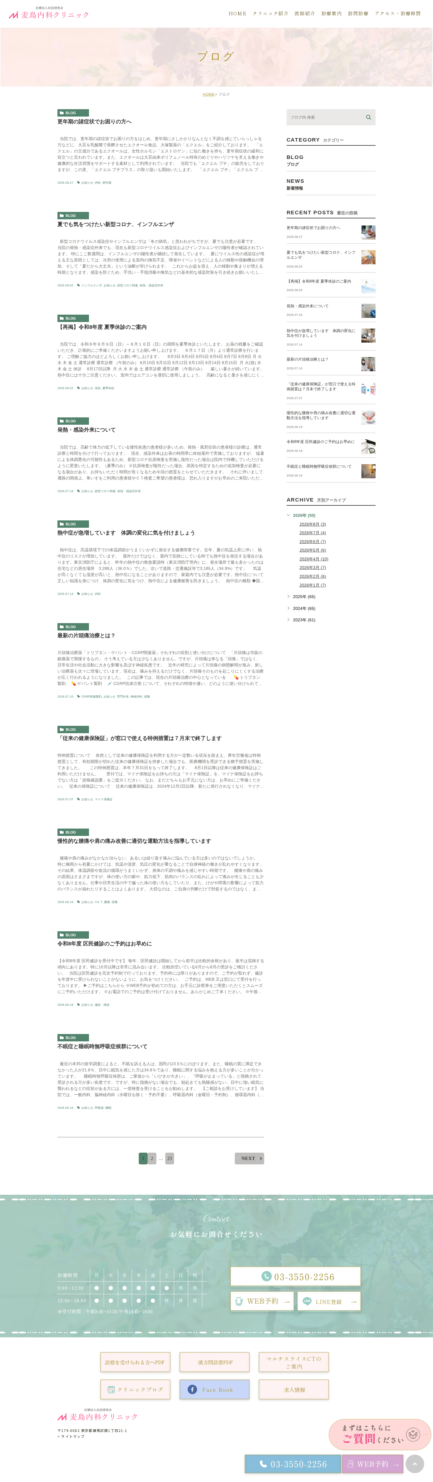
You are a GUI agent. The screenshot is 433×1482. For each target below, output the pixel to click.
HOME (209, 94)
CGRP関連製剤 (91, 696)
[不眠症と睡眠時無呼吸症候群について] (368, 471)
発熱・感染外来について (86, 430)
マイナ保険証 (104, 799)
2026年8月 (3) (313, 524)
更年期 (107, 182)
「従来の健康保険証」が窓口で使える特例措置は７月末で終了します (139, 738)
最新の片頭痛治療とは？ (86, 635)
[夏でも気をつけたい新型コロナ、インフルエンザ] (368, 257)
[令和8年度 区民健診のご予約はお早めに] (368, 446)
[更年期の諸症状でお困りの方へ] (368, 232)
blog (71, 113)
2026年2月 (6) (313, 576)
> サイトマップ (71, 1436)
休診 (98, 388)
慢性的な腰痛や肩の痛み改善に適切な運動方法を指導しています (134, 841)
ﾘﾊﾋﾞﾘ (98, 902)
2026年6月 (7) (313, 541)
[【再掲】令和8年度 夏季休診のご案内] (368, 286)
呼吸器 (99, 1107)
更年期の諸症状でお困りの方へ (94, 122)
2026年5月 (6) (313, 550)
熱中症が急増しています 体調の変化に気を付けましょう (126, 533)
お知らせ (87, 182)
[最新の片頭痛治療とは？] (368, 364)
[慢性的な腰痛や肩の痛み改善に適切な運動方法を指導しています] (368, 418)
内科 (98, 182)
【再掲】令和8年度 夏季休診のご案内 (102, 327)
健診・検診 (102, 1004)
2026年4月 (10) (314, 559)
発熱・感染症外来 (151, 285)
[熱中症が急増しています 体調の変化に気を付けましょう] (368, 335)
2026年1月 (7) (313, 585)
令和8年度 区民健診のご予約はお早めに (104, 944)
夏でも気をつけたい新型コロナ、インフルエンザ (115, 224)
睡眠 (108, 1107)
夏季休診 (108, 388)
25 (169, 1158)
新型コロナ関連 (127, 285)
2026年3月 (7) (313, 567)
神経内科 (136, 696)
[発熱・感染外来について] (368, 311)
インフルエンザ (91, 285)
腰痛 (107, 902)
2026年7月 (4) (313, 532)
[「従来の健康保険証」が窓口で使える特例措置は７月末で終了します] (368, 389)
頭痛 (147, 696)
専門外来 (123, 696)
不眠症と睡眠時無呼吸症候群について (102, 1046)
